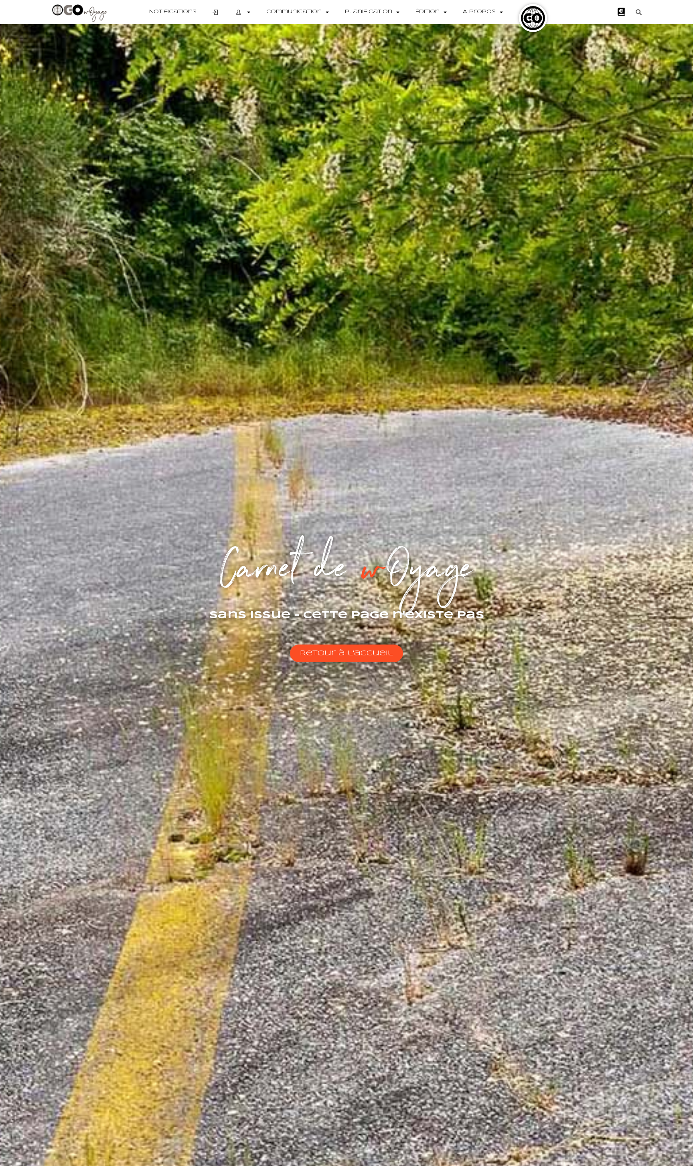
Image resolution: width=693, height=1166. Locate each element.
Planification (368, 11)
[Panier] (621, 12)
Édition (427, 11)
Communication (294, 11)
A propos (479, 11)
